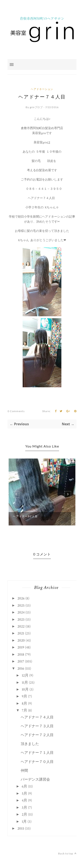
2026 (21, 598)
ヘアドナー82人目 (25, 516)
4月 (24, 800)
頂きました (30, 744)
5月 (24, 793)
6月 (24, 786)
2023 (21, 619)
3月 (24, 807)
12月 (25, 675)
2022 (21, 626)
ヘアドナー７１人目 (37, 752)
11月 (25, 682)
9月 (24, 696)
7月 (24, 710)
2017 (20, 661)
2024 (21, 612)
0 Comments (16, 411)
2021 (20, 633)
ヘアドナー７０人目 (37, 761)
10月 (25, 689)
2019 (20, 647)
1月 (24, 821)
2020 (21, 640)
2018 (20, 654)
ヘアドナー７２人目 (37, 735)
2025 (21, 605)
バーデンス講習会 (35, 779)
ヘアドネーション (42, 89)
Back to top (66, 853)
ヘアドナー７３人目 (37, 726)
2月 (24, 814)
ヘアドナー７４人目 (37, 717)
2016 (20, 668)
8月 (24, 703)
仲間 (24, 770)
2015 (20, 828)
